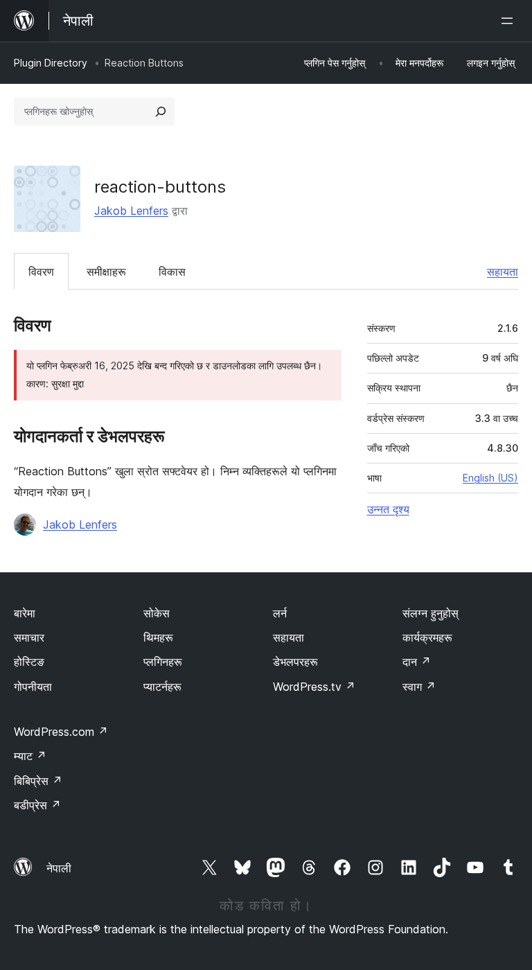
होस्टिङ (29, 662)
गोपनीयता (33, 687)
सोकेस (156, 613)
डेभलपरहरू (295, 662)
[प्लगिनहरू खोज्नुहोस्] (161, 111)
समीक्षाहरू (106, 272)
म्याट (30, 756)
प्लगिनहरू (162, 662)
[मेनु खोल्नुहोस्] (510, 21)
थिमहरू (158, 637)
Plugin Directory (50, 63)
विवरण (41, 272)
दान (416, 662)
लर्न (280, 613)
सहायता (502, 272)
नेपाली (58, 868)
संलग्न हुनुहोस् (430, 613)
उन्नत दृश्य (388, 509)
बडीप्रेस (37, 805)
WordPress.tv (314, 687)
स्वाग (419, 687)
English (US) (490, 478)
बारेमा (24, 613)
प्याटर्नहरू (162, 687)
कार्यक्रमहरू (427, 637)
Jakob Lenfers (131, 211)
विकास (172, 272)
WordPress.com (61, 732)
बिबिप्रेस (38, 781)
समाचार (29, 637)
